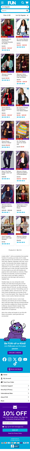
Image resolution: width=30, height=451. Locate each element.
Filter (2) (6, 15)
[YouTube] (25, 359)
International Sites (7, 393)
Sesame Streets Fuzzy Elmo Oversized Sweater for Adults (7, 41)
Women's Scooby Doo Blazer (7, 74)
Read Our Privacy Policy (15, 433)
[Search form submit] (27, 10)
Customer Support (7, 386)
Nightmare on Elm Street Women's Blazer (22, 206)
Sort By (21, 15)
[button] (27, 3)
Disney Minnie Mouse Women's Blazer (6, 109)
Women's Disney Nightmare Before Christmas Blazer (22, 173)
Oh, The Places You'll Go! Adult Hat (21, 142)
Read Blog (16, 369)
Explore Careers (15, 353)
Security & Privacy (6, 389)
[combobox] (13, 10)
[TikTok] (15, 363)
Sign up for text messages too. (14, 426)
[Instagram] (10, 359)
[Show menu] (2, 3)
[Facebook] (4, 359)
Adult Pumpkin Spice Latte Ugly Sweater (7, 238)
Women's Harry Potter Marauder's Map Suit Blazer (22, 75)
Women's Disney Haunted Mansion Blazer (7, 206)
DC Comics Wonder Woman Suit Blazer (22, 39)
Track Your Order (8, 382)
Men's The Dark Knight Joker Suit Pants (7, 173)
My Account (7, 378)
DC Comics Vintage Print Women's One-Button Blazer (22, 109)
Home (5, 374)
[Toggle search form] (22, 3)
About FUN (4, 397)
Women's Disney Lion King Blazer (22, 237)
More (2, 401)
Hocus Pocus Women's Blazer (6, 141)
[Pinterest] (20, 359)
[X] (15, 359)
